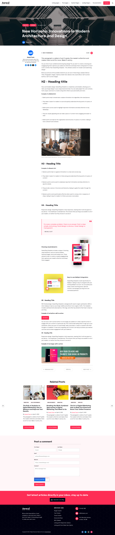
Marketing (26, 402)
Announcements (51, 402)
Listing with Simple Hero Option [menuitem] (62, 522)
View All (68, 369)
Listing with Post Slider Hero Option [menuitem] (63, 525)
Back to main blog (48, 52)
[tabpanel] (30, 58)
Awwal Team (28, 414)
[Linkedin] (31, 65)
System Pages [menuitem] (75, 3)
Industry (25, 25)
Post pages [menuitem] (65, 3)
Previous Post (49, 369)
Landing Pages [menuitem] (86, 3)
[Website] (26, 65)
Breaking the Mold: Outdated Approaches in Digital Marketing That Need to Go (57, 407)
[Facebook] (28, 65)
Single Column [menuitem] (58, 510)
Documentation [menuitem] (97, 3)
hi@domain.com (83, 513)
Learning (33, 25)
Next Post (86, 369)
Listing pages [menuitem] (55, 3)
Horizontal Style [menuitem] (58, 518)
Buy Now (107, 3)
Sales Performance (35, 402)
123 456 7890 (82, 508)
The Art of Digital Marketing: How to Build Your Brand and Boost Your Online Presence (80, 407)
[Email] (35, 65)
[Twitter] (33, 65)
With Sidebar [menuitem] (57, 520)
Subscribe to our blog (58, 499)
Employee (80, 402)
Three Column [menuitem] (57, 515)
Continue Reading (28, 427)
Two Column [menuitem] (57, 513)
